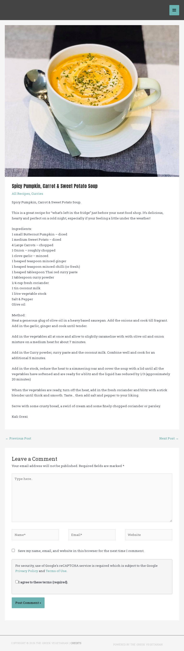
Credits (75, 643)
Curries (37, 193)
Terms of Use (56, 571)
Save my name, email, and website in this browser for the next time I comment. (81, 551)
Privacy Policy (26, 571)
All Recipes (21, 193)
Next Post (169, 438)
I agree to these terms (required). (43, 582)
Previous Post (18, 438)
